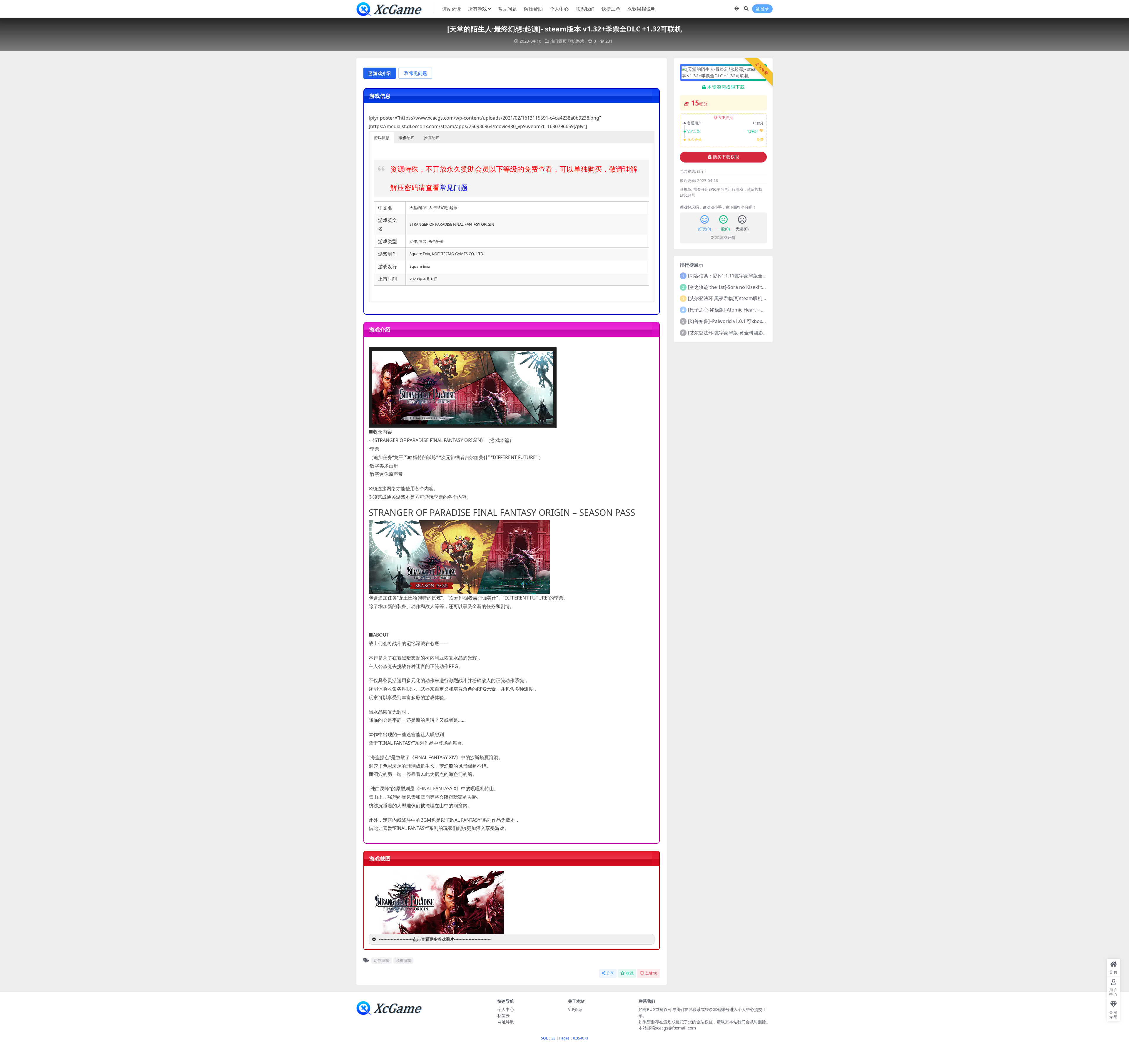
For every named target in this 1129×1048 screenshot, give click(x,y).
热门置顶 (558, 41)
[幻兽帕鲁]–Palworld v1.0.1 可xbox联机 (729, 321)
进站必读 (451, 9)
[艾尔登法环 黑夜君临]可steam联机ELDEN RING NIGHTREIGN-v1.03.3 (762, 298)
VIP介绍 (575, 1009)
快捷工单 (611, 9)
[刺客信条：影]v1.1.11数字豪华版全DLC (729, 275)
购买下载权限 (726, 157)
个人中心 (559, 9)
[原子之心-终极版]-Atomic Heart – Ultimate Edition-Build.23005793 (760, 310)
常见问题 (507, 9)
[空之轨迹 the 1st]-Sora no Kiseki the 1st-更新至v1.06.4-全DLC (754, 287)
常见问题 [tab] (418, 73)
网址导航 (505, 1021)
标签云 (503, 1015)
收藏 (630, 973)
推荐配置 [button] (431, 137)
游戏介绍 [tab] (382, 73)
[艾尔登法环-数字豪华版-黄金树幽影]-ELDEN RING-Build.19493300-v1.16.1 (766, 332)
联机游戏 (576, 41)
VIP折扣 (726, 117)
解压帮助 (533, 9)
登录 (765, 9)
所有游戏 (477, 9)
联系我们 (585, 9)
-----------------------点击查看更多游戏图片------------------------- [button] (435, 939)
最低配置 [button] (406, 137)
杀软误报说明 (641, 9)
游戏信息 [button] (381, 137)
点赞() (651, 973)
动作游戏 (381, 960)
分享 (610, 973)
